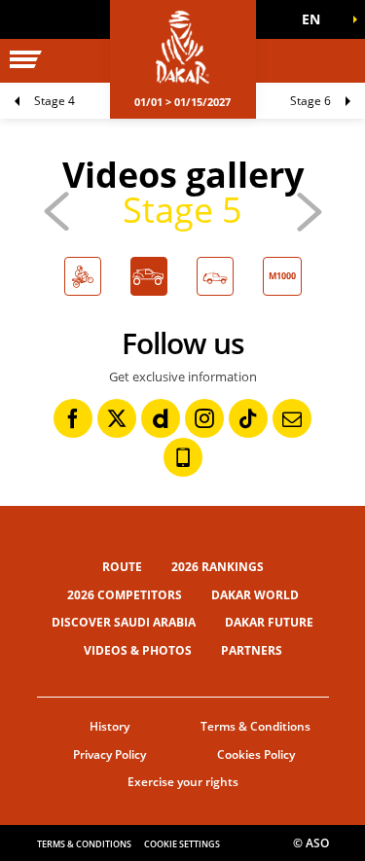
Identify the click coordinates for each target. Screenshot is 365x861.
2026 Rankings (217, 566)
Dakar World (255, 595)
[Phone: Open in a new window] (183, 457)
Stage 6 (310, 100)
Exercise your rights (183, 781)
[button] (316, 19)
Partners (251, 650)
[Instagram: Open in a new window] (204, 418)
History (109, 726)
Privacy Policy (109, 754)
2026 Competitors (124, 595)
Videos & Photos (138, 650)
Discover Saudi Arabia (124, 622)
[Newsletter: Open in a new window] (292, 418)
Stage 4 (54, 100)
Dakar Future (269, 622)
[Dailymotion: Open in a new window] (160, 418)
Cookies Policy (256, 754)
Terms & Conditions (255, 726)
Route (122, 566)
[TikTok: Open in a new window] (248, 418)
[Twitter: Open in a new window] (116, 418)
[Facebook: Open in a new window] (73, 418)
